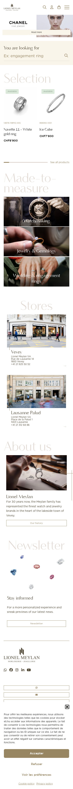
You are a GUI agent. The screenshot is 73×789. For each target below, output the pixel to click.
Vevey (16, 352)
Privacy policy (44, 783)
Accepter (36, 753)
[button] (67, 707)
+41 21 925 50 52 (20, 364)
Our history (36, 523)
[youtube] (29, 670)
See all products (59, 162)
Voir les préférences (36, 775)
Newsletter (36, 623)
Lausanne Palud (26, 412)
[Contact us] (36, 694)
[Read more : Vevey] (36, 330)
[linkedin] (22, 670)
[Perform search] (66, 55)
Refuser (36, 764)
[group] (36, 26)
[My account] (51, 7)
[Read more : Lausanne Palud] (36, 391)
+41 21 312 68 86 (20, 425)
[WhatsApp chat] (5, 670)
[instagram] (16, 670)
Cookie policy (26, 783)
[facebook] (11, 670)
